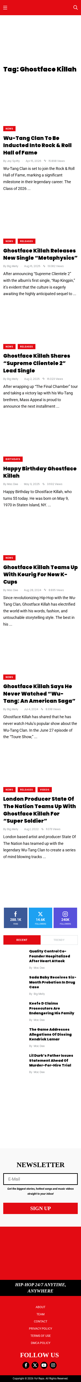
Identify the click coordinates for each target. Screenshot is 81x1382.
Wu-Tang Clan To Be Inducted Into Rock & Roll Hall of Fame (37, 145)
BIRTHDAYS (13, 459)
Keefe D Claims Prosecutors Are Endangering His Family (51, 1008)
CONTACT (40, 1321)
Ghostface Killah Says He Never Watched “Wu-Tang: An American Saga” (39, 694)
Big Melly (39, 994)
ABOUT (40, 1307)
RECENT (21, 940)
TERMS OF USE (40, 1335)
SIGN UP (40, 1208)
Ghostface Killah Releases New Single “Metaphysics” (40, 254)
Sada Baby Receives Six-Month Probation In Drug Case (52, 982)
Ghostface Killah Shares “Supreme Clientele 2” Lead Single (36, 363)
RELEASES (26, 241)
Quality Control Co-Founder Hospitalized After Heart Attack (49, 956)
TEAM (40, 1314)
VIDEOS (44, 789)
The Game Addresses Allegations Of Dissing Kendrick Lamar (50, 1034)
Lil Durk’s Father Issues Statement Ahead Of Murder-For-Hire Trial (51, 1060)
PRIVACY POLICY (40, 1328)
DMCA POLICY (40, 1343)
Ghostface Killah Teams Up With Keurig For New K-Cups (40, 574)
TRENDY (59, 940)
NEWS (9, 128)
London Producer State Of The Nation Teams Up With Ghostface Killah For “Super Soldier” (39, 810)
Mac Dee (39, 968)
